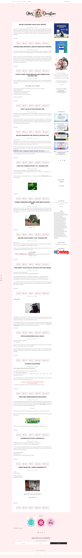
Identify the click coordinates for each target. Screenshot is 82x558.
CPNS (55, 216)
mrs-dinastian (43, 553)
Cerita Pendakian (59, 216)
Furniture (56, 221)
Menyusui (63, 224)
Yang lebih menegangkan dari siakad (32, 397)
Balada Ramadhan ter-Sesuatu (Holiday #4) (32, 135)
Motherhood (56, 226)
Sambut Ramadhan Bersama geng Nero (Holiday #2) (32, 202)
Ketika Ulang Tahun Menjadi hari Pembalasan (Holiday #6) (32, 75)
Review (65, 231)
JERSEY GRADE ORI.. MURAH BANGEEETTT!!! (32, 467)
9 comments (35, 296)
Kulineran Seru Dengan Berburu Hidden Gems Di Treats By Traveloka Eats (61, 136)
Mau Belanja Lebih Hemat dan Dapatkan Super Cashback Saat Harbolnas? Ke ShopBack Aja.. (61, 154)
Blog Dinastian (61, 90)
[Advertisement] (61, 102)
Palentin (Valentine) (32, 364)
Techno (61, 234)
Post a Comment (35, 270)
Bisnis (63, 214)
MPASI (60, 224)
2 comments (35, 470)
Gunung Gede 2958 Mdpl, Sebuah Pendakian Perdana (32, 47)
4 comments (36, 366)
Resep (62, 231)
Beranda (13, 1)
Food (65, 219)
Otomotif (60, 226)
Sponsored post (56, 234)
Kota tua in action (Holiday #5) (32, 109)
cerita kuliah (65, 236)
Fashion (58, 219)
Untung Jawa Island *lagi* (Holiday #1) (32, 238)
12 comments (35, 168)
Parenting (64, 226)
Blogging (66, 214)
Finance (62, 219)
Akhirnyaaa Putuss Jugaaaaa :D (32, 438)
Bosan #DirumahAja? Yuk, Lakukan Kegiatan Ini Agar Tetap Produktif (61, 146)
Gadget (60, 221)
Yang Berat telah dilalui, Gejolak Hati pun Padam (32, 268)
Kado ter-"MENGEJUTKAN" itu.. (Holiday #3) (32, 166)
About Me (18, 1)
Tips (64, 234)
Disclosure (23, 1)
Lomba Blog (56, 224)
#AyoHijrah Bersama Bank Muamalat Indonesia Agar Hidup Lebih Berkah (61, 117)
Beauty (60, 214)
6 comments (36, 27)
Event (55, 219)
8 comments (36, 49)
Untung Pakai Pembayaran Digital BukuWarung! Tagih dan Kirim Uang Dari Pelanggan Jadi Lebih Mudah (61, 127)
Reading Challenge (57, 231)
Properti (61, 229)
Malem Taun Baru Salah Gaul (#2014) (32, 24)
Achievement (29, 1)
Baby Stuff (56, 214)
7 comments (35, 206)
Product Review (56, 229)
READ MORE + (15, 38)
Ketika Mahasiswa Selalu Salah (32, 336)
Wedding (60, 236)
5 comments (36, 138)
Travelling (56, 236)
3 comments (35, 78)
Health (63, 221)
